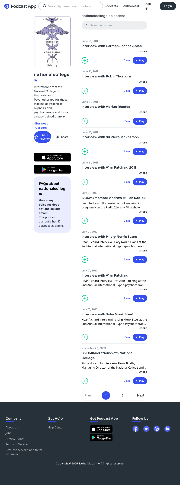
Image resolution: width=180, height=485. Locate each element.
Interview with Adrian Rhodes (106, 107)
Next (140, 395)
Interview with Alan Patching (105, 275)
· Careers (40, 127)
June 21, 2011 (90, 41)
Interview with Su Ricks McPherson (110, 137)
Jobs (8, 433)
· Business (41, 123)
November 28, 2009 (94, 348)
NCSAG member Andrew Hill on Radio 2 (114, 198)
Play (141, 60)
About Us (12, 427)
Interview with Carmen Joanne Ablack (113, 46)
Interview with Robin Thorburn (106, 76)
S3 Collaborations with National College (108, 355)
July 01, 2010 (89, 192)
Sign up (147, 6)
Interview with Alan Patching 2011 (109, 167)
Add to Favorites (45, 137)
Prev (88, 395)
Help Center (56, 427)
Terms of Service (17, 444)
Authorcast (131, 6)
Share (64, 136)
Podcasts (111, 6)
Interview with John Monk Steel (107, 314)
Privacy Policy (15, 439)
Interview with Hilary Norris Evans (109, 237)
